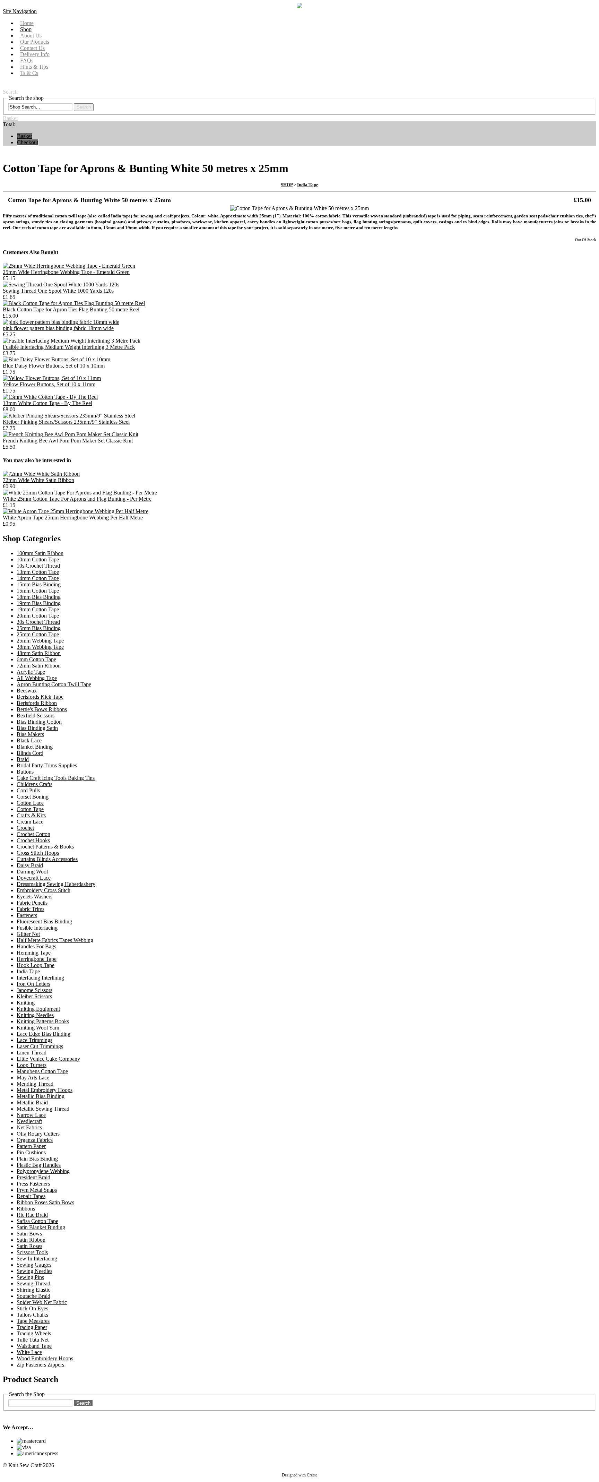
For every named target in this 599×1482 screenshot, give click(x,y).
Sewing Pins (30, 1277)
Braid (23, 759)
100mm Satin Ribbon (40, 553)
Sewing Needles (34, 1271)
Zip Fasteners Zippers (40, 1365)
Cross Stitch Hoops (38, 853)
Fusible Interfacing (37, 928)
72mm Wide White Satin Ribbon (38, 480)
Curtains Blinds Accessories (47, 859)
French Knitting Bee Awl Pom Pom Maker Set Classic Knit (68, 440)
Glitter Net (28, 934)
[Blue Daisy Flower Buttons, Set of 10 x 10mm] (56, 359)
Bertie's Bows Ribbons (42, 709)
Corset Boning (33, 797)
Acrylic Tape (31, 672)
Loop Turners (31, 1065)
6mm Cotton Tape (36, 659)
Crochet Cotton (33, 834)
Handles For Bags (36, 946)
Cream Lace (30, 822)
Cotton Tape (30, 809)
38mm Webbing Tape (40, 647)
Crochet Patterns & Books (45, 847)
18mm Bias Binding (39, 597)
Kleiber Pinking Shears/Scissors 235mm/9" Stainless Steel (66, 422)
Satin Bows (29, 1234)
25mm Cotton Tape (38, 634)
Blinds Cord (30, 753)
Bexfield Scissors (35, 715)
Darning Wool (32, 871)
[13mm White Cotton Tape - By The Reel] (50, 397)
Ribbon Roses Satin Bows (45, 1202)
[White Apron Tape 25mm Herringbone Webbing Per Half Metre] (75, 511)
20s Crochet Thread (38, 622)
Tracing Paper (32, 1327)
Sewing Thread (33, 1283)
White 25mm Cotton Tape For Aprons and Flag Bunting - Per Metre (77, 499)
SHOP (287, 184)
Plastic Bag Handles (39, 1165)
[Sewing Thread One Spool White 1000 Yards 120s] (61, 284)
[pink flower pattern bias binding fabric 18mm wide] (61, 322)
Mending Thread (35, 1084)
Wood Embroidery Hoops (45, 1358)
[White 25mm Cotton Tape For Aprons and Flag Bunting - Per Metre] (80, 493)
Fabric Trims (30, 909)
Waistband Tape (34, 1346)
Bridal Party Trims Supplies (47, 765)
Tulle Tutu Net (33, 1340)
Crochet (25, 828)
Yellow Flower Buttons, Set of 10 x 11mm (49, 384)
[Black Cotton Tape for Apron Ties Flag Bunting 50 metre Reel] (74, 303)
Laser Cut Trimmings (40, 1046)
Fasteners (27, 915)
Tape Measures (33, 1321)
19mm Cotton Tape (38, 609)
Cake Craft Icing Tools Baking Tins (56, 778)
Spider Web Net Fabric (42, 1302)
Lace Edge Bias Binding (43, 1034)
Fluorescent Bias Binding (44, 921)
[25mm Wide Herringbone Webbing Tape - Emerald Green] (69, 266)
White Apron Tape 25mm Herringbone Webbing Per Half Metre (73, 517)
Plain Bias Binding (37, 1159)
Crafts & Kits (31, 815)
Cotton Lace (30, 803)
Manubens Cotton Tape (42, 1071)
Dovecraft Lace (34, 878)
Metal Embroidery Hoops (44, 1090)
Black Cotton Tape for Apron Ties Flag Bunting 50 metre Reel (71, 309)
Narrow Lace (31, 1115)
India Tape (307, 184)
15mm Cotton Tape (38, 591)
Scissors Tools (32, 1252)
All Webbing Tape (37, 678)
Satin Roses (29, 1246)
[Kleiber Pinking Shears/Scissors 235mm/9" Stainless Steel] (69, 416)
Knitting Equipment (38, 1009)
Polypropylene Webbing (43, 1171)
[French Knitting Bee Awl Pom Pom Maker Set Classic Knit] (70, 434)
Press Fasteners (33, 1184)
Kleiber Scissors (34, 996)
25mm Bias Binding (39, 628)
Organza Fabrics (35, 1140)
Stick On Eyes (32, 1308)
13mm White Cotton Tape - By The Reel (47, 403)
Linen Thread (31, 1053)
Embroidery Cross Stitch (43, 890)
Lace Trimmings (34, 1040)
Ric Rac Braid (32, 1215)
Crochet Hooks (33, 840)
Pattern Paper (31, 1146)
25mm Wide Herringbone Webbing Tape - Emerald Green (66, 272)
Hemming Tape (34, 953)
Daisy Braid (30, 865)
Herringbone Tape (37, 959)
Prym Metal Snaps (37, 1190)
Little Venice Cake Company (48, 1059)
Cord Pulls (28, 790)
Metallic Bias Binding (40, 1096)
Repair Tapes (31, 1196)
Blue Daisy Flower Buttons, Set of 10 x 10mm (54, 366)
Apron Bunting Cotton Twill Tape (54, 684)
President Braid (33, 1177)
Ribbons (26, 1209)
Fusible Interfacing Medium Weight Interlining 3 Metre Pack (69, 347)
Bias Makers (30, 734)
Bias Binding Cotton (39, 722)
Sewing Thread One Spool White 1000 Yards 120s (58, 291)
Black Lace (29, 740)
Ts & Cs (29, 73)
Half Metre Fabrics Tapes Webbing (55, 940)
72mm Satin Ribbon (39, 666)
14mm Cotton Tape (38, 578)
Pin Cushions (31, 1152)
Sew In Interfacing (37, 1258)
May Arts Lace (33, 1077)
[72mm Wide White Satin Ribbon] (41, 474)
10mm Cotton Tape (38, 559)
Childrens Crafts (34, 784)
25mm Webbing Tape (40, 641)
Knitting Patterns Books (43, 1021)
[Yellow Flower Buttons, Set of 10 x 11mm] (52, 378)
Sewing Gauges (34, 1265)
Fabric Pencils (32, 903)
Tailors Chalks (32, 1315)
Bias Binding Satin (37, 728)
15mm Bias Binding (39, 584)
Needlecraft (29, 1121)
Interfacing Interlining (40, 978)
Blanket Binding (35, 747)
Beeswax (27, 690)
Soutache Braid (33, 1296)
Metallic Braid (32, 1102)
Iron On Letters (33, 984)
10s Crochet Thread (38, 566)
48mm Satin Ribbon (39, 653)
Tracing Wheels (34, 1333)
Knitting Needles (35, 1015)
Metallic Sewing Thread (43, 1109)
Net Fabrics (29, 1127)
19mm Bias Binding (39, 603)
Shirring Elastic (33, 1290)
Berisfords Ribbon (37, 703)
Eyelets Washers (34, 896)
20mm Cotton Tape (38, 616)
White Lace (29, 1352)
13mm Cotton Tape (38, 572)
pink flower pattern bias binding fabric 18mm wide (58, 328)
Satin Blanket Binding (41, 1227)
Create (312, 1475)
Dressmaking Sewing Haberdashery (56, 884)
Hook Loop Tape (35, 965)
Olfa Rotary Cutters (38, 1134)
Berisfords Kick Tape (40, 697)
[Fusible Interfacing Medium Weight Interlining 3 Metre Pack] (71, 341)
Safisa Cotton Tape (37, 1221)
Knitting (26, 1003)
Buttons (25, 772)
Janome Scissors (34, 990)
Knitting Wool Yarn (38, 1028)
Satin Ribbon (31, 1240)
